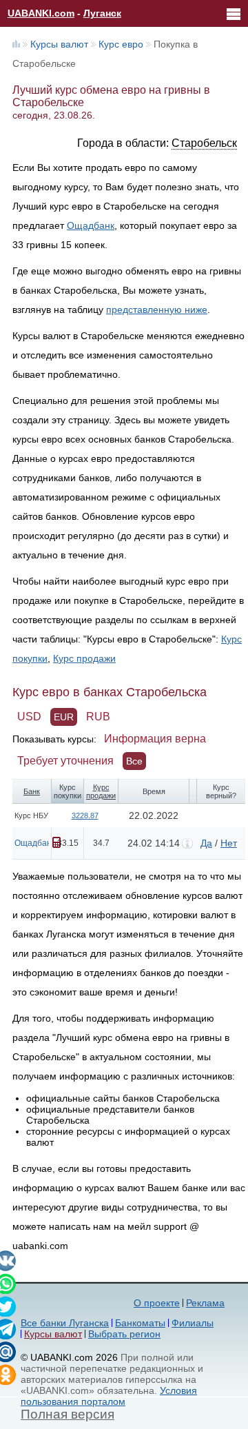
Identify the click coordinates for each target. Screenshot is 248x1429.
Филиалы (193, 1323)
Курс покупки (67, 791)
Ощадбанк (90, 225)
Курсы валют (59, 44)
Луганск (102, 13)
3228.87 (85, 815)
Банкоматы (140, 1323)
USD (29, 716)
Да (206, 843)
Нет (228, 843)
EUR (64, 716)
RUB (98, 716)
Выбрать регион (124, 1334)
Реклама (205, 1303)
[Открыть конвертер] (56, 842)
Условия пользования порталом (109, 1396)
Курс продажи (84, 658)
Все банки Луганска (65, 1323)
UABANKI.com (41, 13)
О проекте (157, 1303)
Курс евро (121, 44)
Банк (31, 791)
